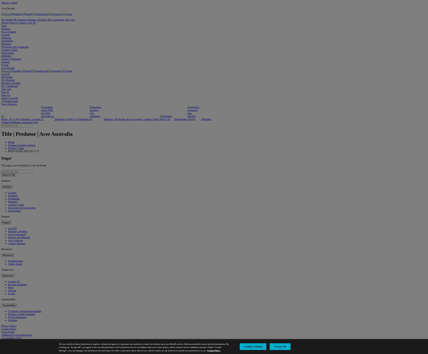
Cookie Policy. (214, 350)
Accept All (280, 346)
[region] (214, 346)
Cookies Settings (253, 346)
